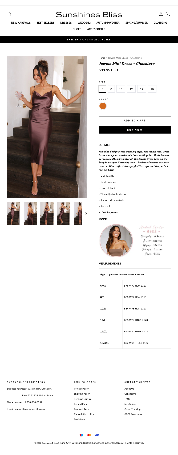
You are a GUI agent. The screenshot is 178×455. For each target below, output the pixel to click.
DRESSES (66, 22)
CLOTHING (160, 22)
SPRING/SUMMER (137, 22)
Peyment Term (81, 409)
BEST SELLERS (45, 22)
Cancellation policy (84, 414)
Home (102, 58)
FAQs (127, 399)
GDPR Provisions (133, 414)
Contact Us (130, 393)
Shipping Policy (82, 393)
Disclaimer (79, 419)
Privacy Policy (81, 388)
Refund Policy (81, 404)
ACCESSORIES (96, 29)
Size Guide (130, 404)
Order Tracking (132, 409)
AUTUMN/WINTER (108, 22)
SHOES (77, 29)
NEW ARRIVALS (21, 22)
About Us (129, 388)
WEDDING (84, 22)
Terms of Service (82, 399)
